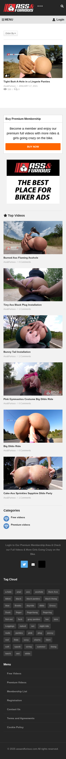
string (29, 647)
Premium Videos (16, 682)
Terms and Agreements (20, 718)
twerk (8, 653)
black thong (51, 599)
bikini (8, 599)
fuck (20, 619)
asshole (39, 592)
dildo (41, 605)
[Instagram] (41, 564)
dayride (30, 605)
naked (23, 626)
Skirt (48, 640)
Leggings (9, 626)
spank (17, 647)
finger (19, 612)
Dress (52, 605)
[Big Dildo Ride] (33, 426)
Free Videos (14, 673)
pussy (50, 633)
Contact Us (13, 709)
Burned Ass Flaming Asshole (21, 257)
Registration (14, 700)
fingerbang (32, 612)
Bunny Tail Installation (17, 351)
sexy (26, 640)
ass (28, 592)
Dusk (8, 612)
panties (19, 633)
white (27, 653)
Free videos (18, 517)
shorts (37, 640)
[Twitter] (24, 564)
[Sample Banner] (33, 202)
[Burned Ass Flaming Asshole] (33, 237)
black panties (33, 599)
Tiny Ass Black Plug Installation (23, 304)
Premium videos (20, 524)
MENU (9, 19)
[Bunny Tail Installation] (33, 331)
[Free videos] (6, 519)
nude (7, 633)
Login (60, 19)
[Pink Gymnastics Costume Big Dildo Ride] (33, 378)
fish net (9, 619)
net (32, 626)
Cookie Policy (15, 727)
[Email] (33, 564)
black (18, 599)
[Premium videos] (6, 526)
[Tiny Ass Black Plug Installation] (33, 284)
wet (18, 653)
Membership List (17, 691)
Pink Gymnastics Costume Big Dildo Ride (28, 399)
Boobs (18, 605)
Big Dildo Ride (12, 446)
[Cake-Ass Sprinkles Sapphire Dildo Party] (33, 473)
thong (53, 647)
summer (41, 647)
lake (56, 619)
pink (30, 633)
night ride (44, 626)
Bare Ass (53, 592)
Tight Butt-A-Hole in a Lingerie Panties (27, 81)
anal (19, 592)
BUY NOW (33, 146)
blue (7, 605)
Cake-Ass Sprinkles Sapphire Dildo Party (28, 493)
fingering (47, 612)
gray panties (34, 619)
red (7, 640)
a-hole (8, 592)
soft (7, 647)
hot (47, 619)
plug (40, 633)
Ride (16, 640)
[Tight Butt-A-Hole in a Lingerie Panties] (33, 61)
